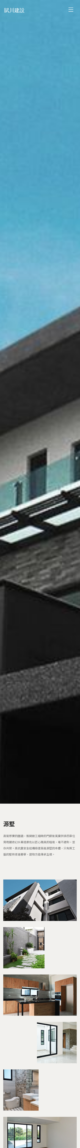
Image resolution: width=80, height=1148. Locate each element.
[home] (18, 9)
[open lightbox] (40, 900)
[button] (71, 10)
